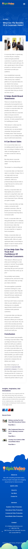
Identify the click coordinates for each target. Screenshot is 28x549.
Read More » (12, 425)
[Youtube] (9, 410)
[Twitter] (6, 410)
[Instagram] (12, 410)
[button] (24, 3)
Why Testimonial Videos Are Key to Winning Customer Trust (16, 431)
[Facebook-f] (3, 410)
